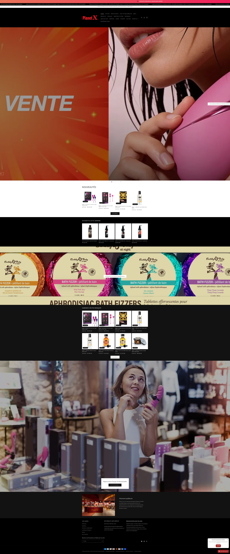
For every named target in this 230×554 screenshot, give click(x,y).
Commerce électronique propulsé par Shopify (97, 551)
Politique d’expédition (137, 551)
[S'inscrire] (102, 541)
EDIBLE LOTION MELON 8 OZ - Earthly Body (139, 240)
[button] (135, 19)
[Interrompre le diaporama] (121, 182)
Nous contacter (85, 534)
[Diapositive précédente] (108, 182)
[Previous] (1, 1)
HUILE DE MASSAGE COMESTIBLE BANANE (89, 240)
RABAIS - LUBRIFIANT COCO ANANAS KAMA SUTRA (139, 208)
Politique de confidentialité (120, 551)
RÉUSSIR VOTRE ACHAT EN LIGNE (134, 521)
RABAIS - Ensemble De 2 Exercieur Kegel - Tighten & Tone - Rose (106, 206)
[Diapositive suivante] (118, 182)
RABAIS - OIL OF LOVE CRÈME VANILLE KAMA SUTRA (123, 351)
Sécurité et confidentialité (87, 528)
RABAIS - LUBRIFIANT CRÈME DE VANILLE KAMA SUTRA (89, 351)
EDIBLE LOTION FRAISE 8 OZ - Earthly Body (106, 240)
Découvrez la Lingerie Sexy (115, 103)
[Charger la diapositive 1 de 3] (112, 182)
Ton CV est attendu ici (115, 485)
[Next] (228, 1)
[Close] (228, 540)
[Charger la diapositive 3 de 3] (115, 182)
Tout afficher (115, 213)
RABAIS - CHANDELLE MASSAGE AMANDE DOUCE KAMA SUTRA (139, 351)
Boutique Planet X (87, 551)
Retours (83, 532)
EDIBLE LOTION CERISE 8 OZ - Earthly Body (123, 240)
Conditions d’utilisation (129, 551)
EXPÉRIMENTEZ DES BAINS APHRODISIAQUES (115, 276)
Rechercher (84, 523)
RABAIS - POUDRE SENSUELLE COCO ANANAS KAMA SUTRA (123, 207)
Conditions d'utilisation (86, 530)
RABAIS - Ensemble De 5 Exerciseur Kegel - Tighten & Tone (89, 205)
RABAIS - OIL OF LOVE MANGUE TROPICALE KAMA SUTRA (106, 351)
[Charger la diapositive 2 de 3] (113, 182)
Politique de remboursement (110, 551)
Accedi (218, 545)
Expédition (84, 525)
